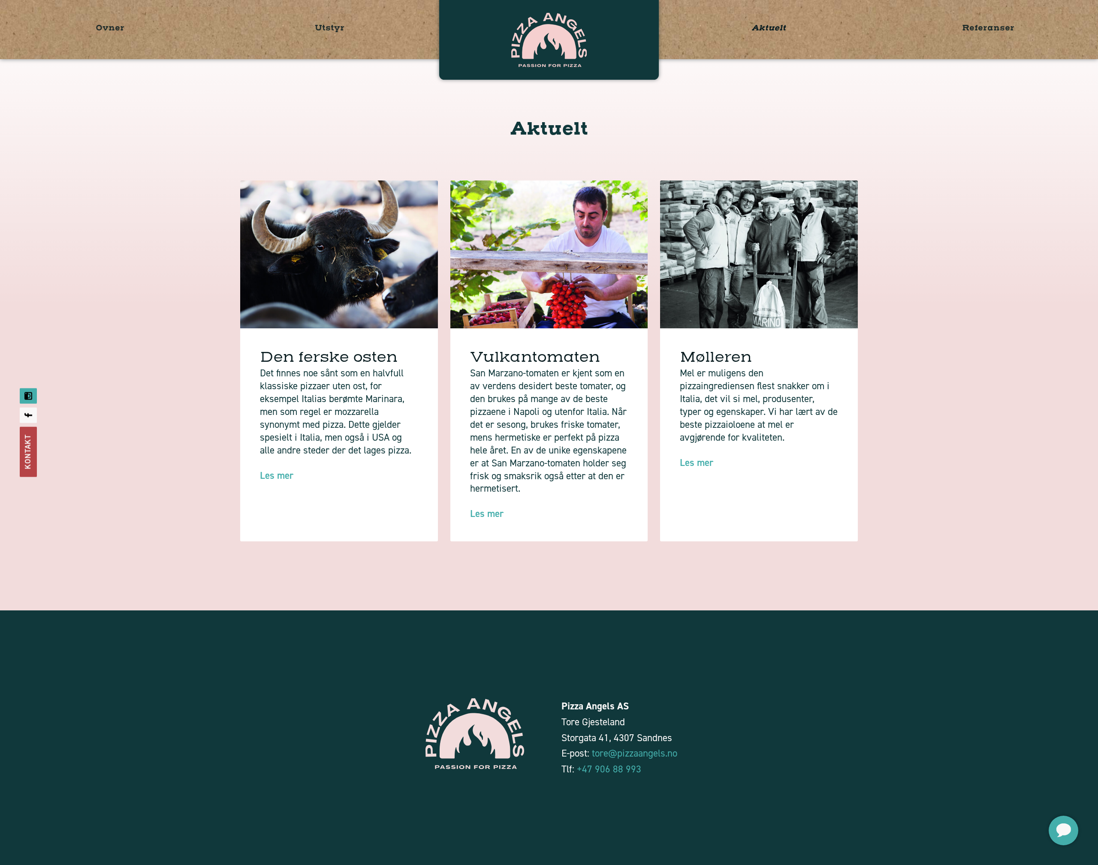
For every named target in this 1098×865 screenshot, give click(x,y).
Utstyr (329, 28)
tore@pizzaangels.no (634, 753)
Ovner (110, 28)
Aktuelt (768, 28)
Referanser (988, 28)
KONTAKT (28, 451)
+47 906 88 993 (609, 769)
